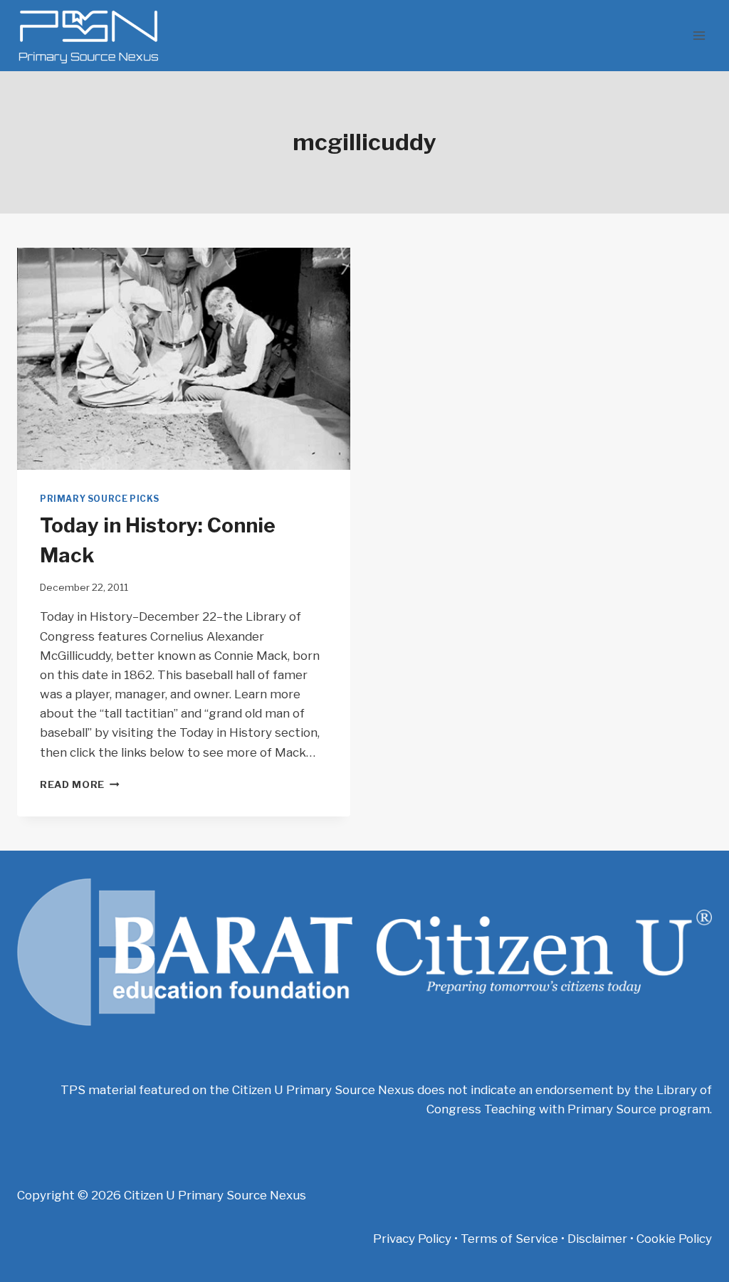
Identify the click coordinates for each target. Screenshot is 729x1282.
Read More (80, 784)
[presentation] (183, 359)
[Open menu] (699, 35)
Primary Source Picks (99, 499)
